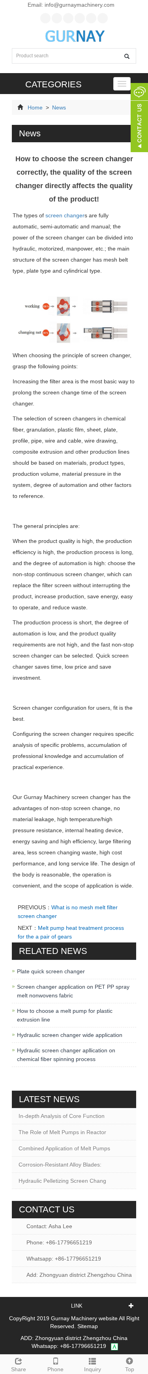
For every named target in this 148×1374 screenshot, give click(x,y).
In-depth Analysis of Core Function (62, 1116)
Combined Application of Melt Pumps (64, 1148)
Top (129, 1369)
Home (35, 107)
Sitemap (87, 1326)
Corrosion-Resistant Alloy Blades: (60, 1164)
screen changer (64, 215)
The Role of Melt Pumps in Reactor (62, 1132)
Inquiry (92, 1369)
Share (18, 1369)
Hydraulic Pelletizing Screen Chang (62, 1181)
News (58, 107)
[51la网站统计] (114, 1346)
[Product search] (127, 56)
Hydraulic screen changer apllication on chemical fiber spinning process (66, 1054)
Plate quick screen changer (51, 971)
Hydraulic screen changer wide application (69, 1035)
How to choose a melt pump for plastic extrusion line (64, 1015)
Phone (55, 1369)
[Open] (139, 118)
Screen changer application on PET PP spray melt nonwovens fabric (73, 991)
